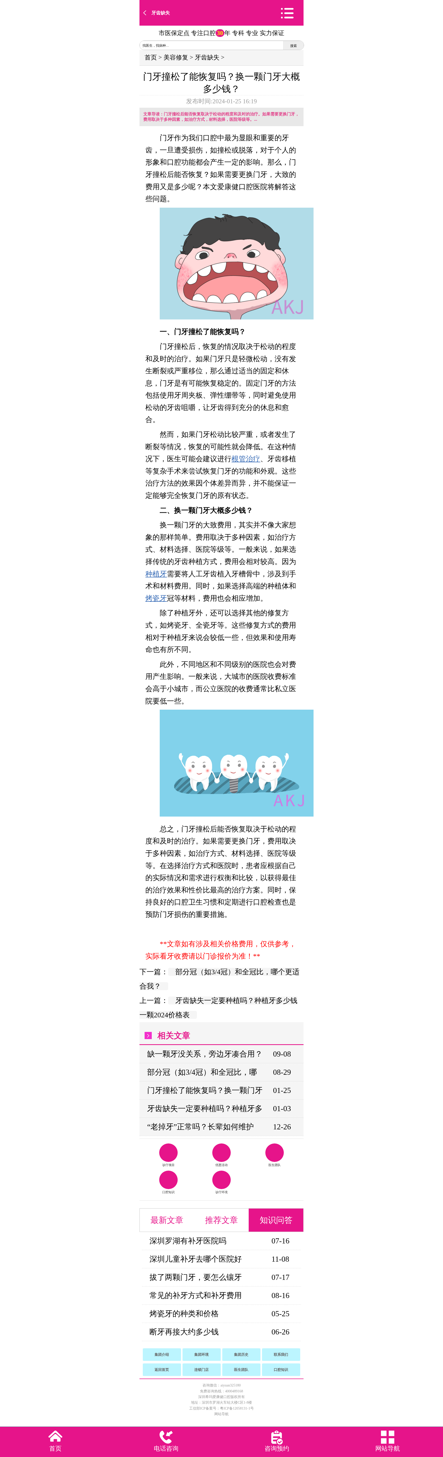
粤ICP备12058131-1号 (237, 1408)
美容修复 (176, 57)
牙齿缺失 (161, 12)
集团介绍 (162, 1354)
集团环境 (201, 1354)
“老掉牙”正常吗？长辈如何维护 (200, 1126)
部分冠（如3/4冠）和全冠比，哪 (202, 1072)
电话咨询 (166, 1448)
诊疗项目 (168, 1165)
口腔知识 (168, 1192)
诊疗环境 (221, 1192)
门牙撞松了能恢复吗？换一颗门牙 (205, 1090)
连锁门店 (201, 1370)
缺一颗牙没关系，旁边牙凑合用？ (205, 1054)
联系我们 (281, 1354)
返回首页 (162, 1370)
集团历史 (241, 1354)
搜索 (293, 46)
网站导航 (221, 1414)
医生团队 (274, 1165)
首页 (151, 57)
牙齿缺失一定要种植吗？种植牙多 (205, 1108)
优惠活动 (221, 1165)
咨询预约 (277, 1448)
